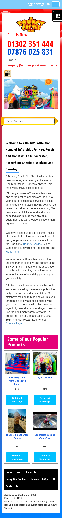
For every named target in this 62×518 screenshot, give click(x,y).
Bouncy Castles (32, 244)
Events (19, 472)
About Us (31, 472)
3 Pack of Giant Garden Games (17, 436)
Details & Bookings (17, 400)
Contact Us (12, 486)
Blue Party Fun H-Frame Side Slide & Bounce (17, 381)
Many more (12, 251)
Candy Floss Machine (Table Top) (45, 436)
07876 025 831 (30, 52)
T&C (53, 479)
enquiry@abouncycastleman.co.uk (32, 65)
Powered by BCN (13, 498)
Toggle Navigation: (38, 4)
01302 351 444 (30, 44)
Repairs (35, 479)
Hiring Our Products (17, 479)
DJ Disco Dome (45, 377)
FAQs (45, 479)
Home (9, 472)
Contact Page (14, 323)
